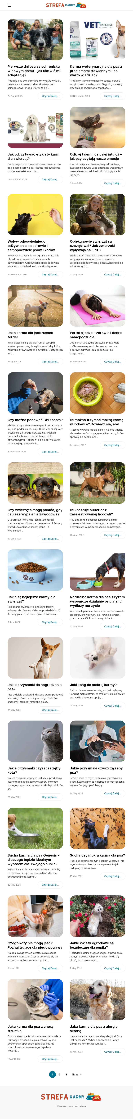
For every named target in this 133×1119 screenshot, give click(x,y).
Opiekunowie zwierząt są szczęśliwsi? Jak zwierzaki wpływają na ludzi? (92, 245)
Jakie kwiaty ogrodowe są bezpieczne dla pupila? (92, 945)
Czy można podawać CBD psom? (35, 420)
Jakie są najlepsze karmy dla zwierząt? (31, 599)
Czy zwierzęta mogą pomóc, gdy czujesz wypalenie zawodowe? (35, 512)
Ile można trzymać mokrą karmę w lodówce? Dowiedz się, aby (96, 422)
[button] (9, 5)
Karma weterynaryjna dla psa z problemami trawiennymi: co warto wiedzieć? (96, 70)
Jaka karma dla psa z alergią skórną (93, 1028)
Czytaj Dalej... (50, 96)
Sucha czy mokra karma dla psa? (97, 855)
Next (75, 1074)
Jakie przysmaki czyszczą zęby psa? (96, 770)
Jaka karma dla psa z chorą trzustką (30, 1028)
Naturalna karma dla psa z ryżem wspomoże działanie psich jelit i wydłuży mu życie (97, 601)
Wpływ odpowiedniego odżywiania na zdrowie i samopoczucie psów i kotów (31, 245)
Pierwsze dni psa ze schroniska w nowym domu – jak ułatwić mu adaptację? (34, 70)
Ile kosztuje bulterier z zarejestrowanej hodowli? (91, 512)
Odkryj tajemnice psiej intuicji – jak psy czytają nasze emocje (96, 156)
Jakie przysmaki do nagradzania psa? (35, 687)
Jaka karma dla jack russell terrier (30, 335)
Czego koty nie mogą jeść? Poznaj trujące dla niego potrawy (35, 945)
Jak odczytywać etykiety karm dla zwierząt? (33, 156)
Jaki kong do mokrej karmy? (93, 685)
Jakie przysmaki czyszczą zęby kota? (34, 770)
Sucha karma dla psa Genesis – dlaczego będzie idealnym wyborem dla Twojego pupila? (33, 859)
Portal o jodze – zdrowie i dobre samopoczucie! (96, 335)
